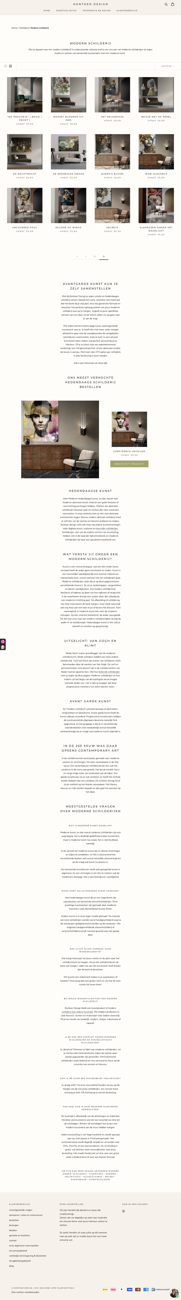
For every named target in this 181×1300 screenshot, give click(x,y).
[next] (172, 439)
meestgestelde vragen (20, 1210)
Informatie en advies (97, 10)
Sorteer (167, 66)
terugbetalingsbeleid (20, 1260)
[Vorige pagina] (77, 256)
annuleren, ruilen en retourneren (26, 1215)
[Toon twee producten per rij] (5, 66)
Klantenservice (127, 10)
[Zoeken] (166, 4)
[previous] (9, 439)
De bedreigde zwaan (68, 174)
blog (11, 1266)
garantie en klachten (19, 1235)
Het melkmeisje (112, 117)
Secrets (112, 227)
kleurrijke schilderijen (107, 528)
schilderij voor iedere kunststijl (77, 1011)
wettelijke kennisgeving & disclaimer (28, 1255)
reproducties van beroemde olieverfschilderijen (87, 901)
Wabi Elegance (156, 174)
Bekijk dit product (129, 464)
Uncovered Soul (24, 227)
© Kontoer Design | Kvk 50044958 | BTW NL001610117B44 (42, 1288)
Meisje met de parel (156, 117)
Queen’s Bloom (112, 174)
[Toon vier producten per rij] (10, 66)
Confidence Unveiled (129, 451)
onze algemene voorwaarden (24, 1245)
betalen (13, 1230)
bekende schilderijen (109, 671)
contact (13, 1240)
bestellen (14, 1220)
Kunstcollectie (66, 10)
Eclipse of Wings (69, 227)
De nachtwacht (24, 174)
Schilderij (24, 28)
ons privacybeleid (18, 1250)
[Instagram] (123, 1211)
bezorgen (14, 1225)
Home (46, 10)
